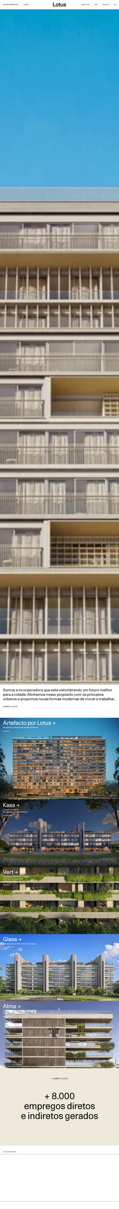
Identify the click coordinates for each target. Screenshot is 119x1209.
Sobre (26, 4)
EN (115, 4)
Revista (106, 4)
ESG (96, 4)
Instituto (85, 4)
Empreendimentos (10, 4)
